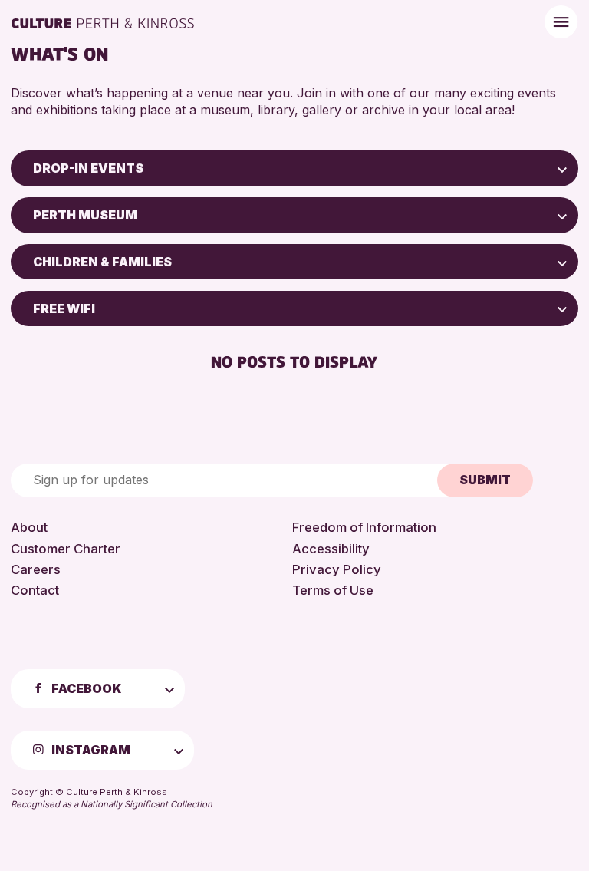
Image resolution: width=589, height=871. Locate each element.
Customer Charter (65, 548)
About (29, 527)
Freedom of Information (364, 527)
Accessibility (331, 548)
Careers (36, 569)
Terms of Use (332, 590)
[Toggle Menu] (561, 21)
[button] (562, 168)
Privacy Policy (336, 569)
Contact (35, 590)
